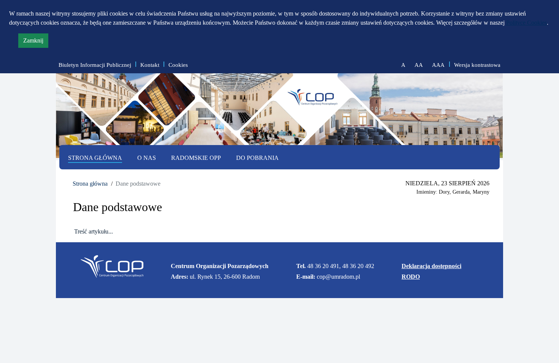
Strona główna (90, 183)
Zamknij (35, 42)
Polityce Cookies (526, 22)
